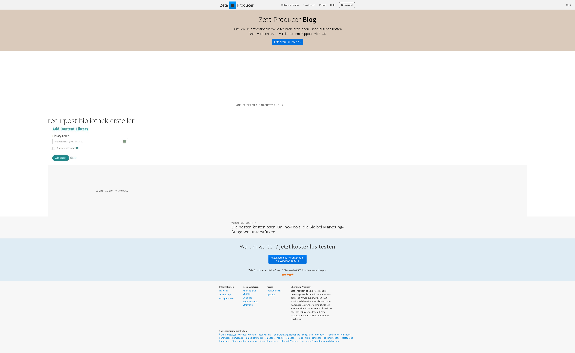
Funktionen (309, 5)
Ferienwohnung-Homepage (286, 334)
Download (347, 5)
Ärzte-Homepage (227, 334)
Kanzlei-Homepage (286, 337)
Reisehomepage (331, 337)
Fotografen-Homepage (313, 334)
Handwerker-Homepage (231, 337)
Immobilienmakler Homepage (260, 337)
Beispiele (247, 297)
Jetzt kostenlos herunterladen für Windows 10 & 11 (287, 259)
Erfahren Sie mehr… (287, 42)
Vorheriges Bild (246, 105)
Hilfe (332, 5)
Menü (568, 5)
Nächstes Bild (270, 105)
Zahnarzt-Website (289, 341)
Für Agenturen (226, 298)
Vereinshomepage (269, 341)
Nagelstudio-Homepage (309, 337)
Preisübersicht (274, 290)
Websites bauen (290, 5)
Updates (271, 294)
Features (223, 290)
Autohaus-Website (247, 334)
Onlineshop (225, 294)
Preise (322, 5)
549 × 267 (123, 191)
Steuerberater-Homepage (245, 341)
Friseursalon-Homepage (339, 334)
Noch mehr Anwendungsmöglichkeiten (319, 341)
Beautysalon (264, 334)
